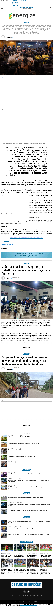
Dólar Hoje (23, 0)
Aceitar (21, 605)
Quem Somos (15, 2)
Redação (8, 278)
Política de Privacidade (16, 3)
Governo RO (6, 241)
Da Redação (9, 37)
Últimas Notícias (15, 5)
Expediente (14, 0)
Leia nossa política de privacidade (30, 605)
